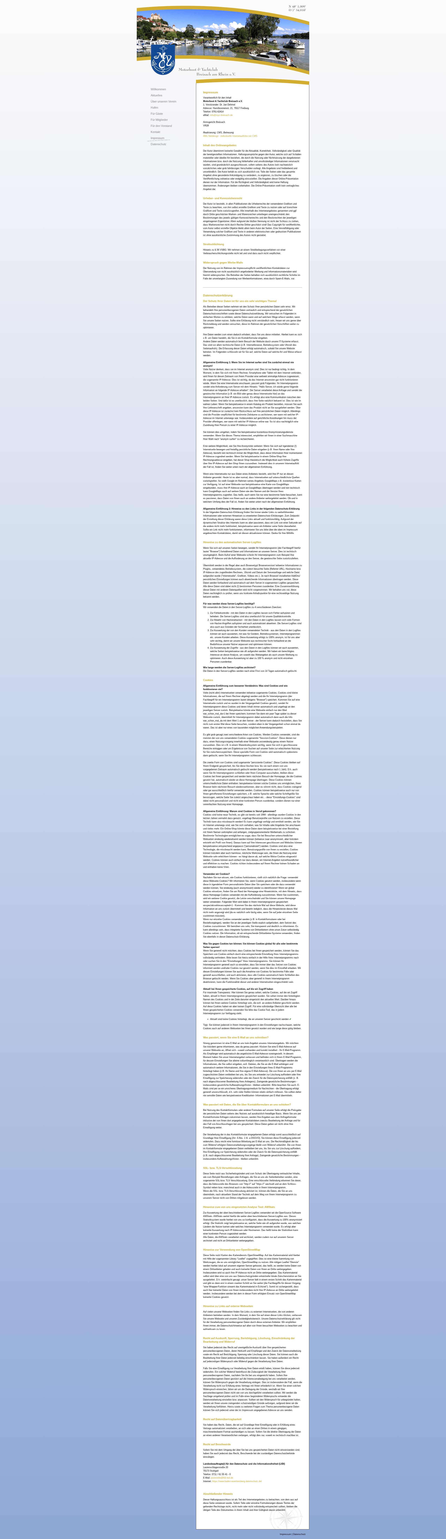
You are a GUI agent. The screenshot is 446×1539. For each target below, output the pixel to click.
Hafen (154, 107)
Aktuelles (156, 95)
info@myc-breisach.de (221, 115)
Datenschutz (158, 144)
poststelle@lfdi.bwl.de (222, 1477)
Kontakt (155, 132)
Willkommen (158, 89)
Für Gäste (157, 113)
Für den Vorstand (161, 125)
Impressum (157, 138)
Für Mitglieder (159, 119)
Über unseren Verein (163, 101)
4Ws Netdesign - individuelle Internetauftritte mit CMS (230, 136)
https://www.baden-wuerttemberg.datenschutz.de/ (237, 1481)
